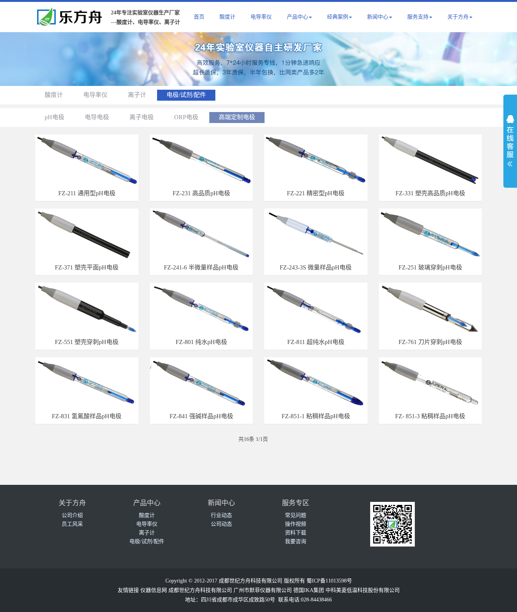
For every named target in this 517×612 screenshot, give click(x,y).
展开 (510, 138)
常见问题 (295, 515)
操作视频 (295, 524)
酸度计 (227, 17)
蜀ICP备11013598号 (329, 581)
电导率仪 (261, 17)
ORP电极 (186, 117)
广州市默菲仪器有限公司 (263, 590)
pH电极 (54, 117)
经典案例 (337, 17)
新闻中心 (377, 17)
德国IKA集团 (308, 590)
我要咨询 (295, 541)
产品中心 (297, 17)
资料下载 (295, 533)
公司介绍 (72, 515)
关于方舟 (458, 17)
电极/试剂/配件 (186, 95)
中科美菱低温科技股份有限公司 (362, 590)
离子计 (137, 95)
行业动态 (221, 515)
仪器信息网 (153, 590)
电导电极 (97, 117)
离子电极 (141, 117)
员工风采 (72, 524)
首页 (199, 17)
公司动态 (221, 524)
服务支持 (417, 17)
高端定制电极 (237, 117)
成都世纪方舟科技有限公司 (200, 590)
